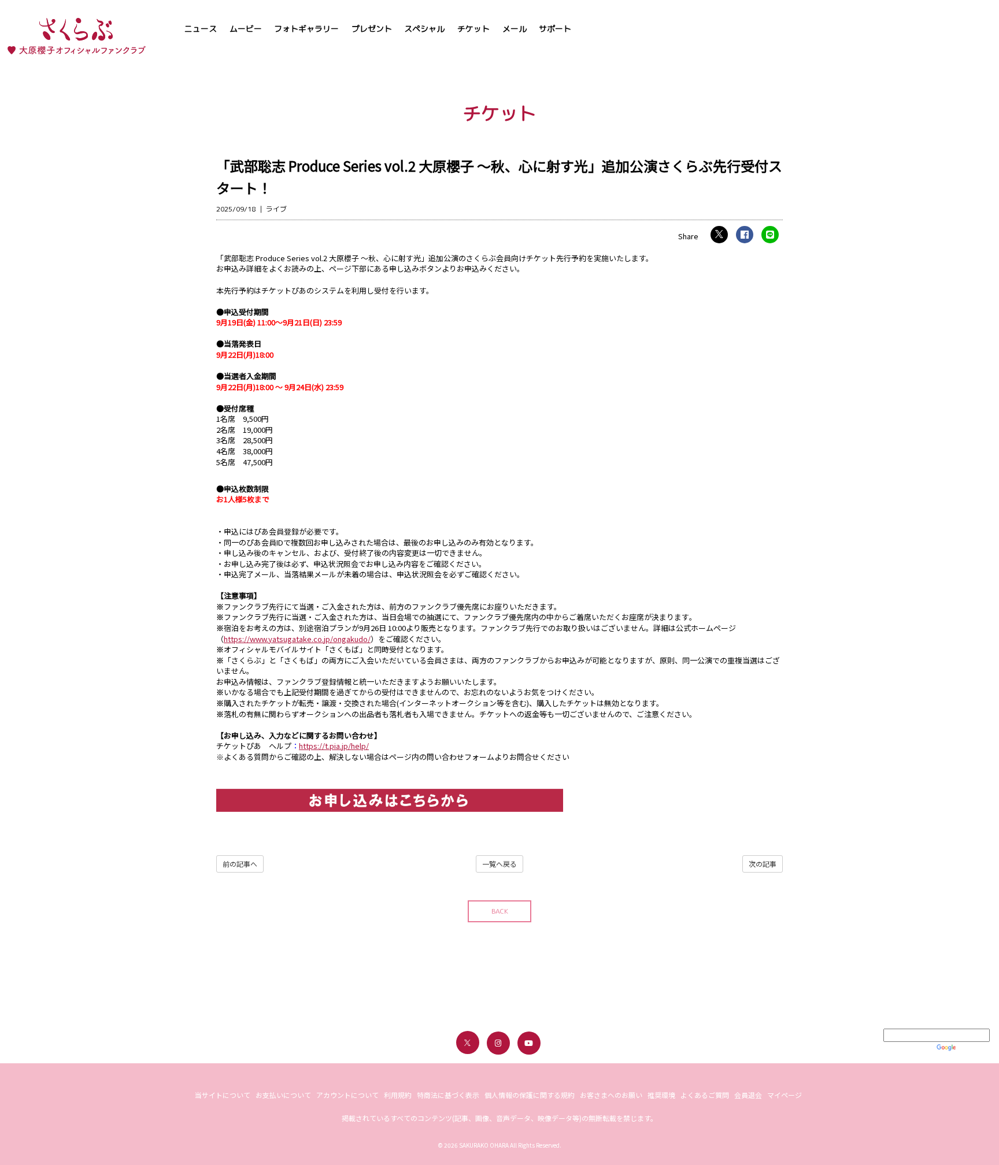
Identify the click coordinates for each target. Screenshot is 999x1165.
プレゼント (372, 28)
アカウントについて (347, 1095)
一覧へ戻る (499, 864)
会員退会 (748, 1095)
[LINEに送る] (770, 234)
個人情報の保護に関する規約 (529, 1095)
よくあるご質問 (704, 1095)
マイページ (784, 1095)
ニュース (200, 28)
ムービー (246, 28)
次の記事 (762, 864)
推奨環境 (661, 1095)
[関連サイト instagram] (498, 1043)
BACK (499, 911)
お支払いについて (283, 1095)
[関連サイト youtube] (529, 1043)
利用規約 (398, 1095)
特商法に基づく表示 (448, 1095)
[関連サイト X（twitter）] (467, 1042)
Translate (974, 1046)
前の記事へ (240, 864)
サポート (555, 28)
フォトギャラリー (306, 28)
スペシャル (424, 28)
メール (514, 28)
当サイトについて (222, 1095)
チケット (473, 28)
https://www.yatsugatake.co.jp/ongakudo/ (297, 638)
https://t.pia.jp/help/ (334, 745)
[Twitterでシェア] (719, 234)
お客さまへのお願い (611, 1095)
